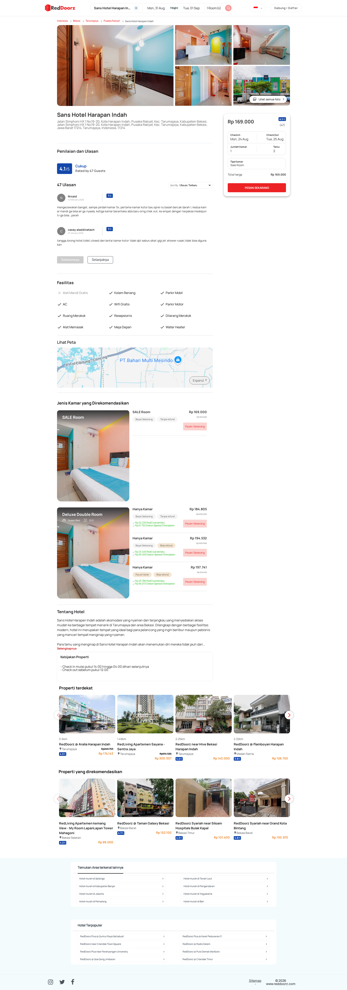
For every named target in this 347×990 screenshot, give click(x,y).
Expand (198, 380)
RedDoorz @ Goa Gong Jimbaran (97, 959)
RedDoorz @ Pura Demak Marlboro (201, 951)
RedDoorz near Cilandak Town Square (100, 944)
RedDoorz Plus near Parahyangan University (104, 951)
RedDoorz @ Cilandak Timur (198, 959)
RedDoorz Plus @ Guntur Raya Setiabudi (102, 936)
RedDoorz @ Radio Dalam (196, 944)
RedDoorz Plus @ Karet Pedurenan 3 (202, 936)
